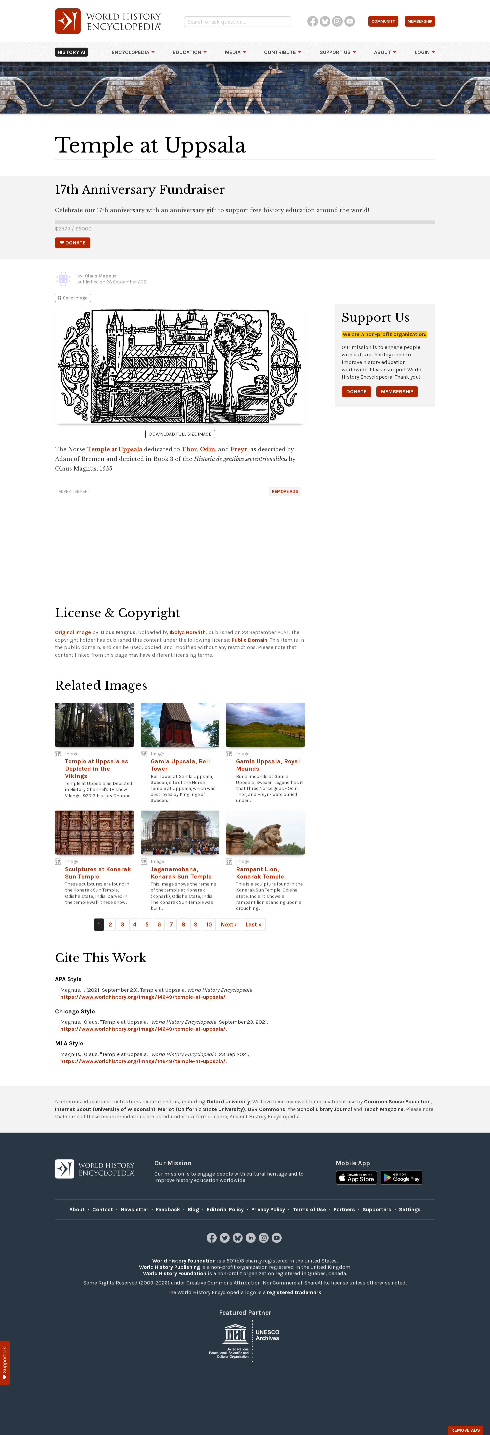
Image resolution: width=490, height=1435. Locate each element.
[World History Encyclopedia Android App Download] (401, 1178)
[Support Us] (5, 1363)
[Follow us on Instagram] (264, 1241)
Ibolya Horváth (188, 632)
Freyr (239, 449)
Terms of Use (309, 1209)
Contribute (280, 52)
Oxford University (228, 1101)
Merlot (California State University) (201, 1109)
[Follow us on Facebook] (212, 1241)
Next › (229, 924)
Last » (253, 924)
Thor (189, 449)
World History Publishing (169, 1267)
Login (422, 52)
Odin (207, 449)
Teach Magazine (384, 1109)
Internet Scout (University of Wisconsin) (105, 1109)
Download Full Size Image (180, 434)
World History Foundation (184, 1260)
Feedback (168, 1209)
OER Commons (266, 1109)
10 (209, 924)
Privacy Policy (268, 1209)
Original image (73, 632)
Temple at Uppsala (114, 449)
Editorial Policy (225, 1209)
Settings (410, 1209)
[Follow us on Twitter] (225, 1241)
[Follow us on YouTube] (277, 1241)
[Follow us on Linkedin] (251, 1241)
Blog (193, 1209)
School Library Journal (324, 1109)
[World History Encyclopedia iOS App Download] (356, 1178)
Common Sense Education (397, 1101)
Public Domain (249, 640)
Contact (102, 1209)
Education (187, 52)
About (382, 52)
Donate (356, 391)
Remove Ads (285, 491)
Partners (344, 1209)
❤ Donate (73, 242)
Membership (397, 391)
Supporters (377, 1209)
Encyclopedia (130, 52)
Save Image (72, 297)
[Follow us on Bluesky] (238, 1241)
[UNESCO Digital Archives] (245, 1340)
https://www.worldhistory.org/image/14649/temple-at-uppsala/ (143, 997)
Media (233, 52)
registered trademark (294, 1292)
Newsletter (134, 1209)
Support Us (335, 52)
